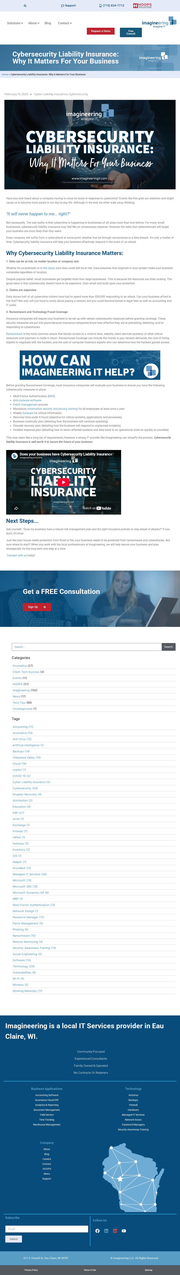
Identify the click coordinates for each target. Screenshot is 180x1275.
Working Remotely (27, 991)
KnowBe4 (22, 868)
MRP (18, 898)
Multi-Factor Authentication (34, 905)
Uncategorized (22, 708)
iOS (17, 855)
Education (22, 806)
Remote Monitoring (28, 941)
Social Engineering (27, 954)
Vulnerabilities (24, 972)
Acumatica (20, 665)
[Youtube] (123, 1230)
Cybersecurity (78, 94)
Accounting (23, 726)
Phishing (20, 929)
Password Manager (28, 917)
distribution (23, 800)
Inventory (21, 849)
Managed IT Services (30, 874)
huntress (21, 843)
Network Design (25, 911)
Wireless (20, 984)
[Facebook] (97, 1230)
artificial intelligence (28, 745)
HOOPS (17, 684)
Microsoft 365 (25, 886)
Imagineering (21, 690)
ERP (18, 812)
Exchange (21, 825)
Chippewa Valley (27, 757)
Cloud (20, 763)
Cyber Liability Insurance (51, 94)
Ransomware (24, 935)
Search (168, 646)
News (16, 696)
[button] (25, 6)
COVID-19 (21, 776)
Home (5, 74)
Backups (21, 751)
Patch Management (28, 923)
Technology (24, 966)
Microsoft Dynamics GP (31, 892)
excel (18, 819)
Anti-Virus (22, 739)
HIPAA (19, 837)
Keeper (19, 862)
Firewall (20, 831)
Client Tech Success (26, 672)
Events (17, 678)
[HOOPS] (115, 1230)
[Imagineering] (106, 1230)
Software (22, 960)
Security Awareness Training (34, 948)
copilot (19, 769)
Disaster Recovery (27, 794)
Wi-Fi (18, 978)
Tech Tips (19, 702)
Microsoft (22, 880)
